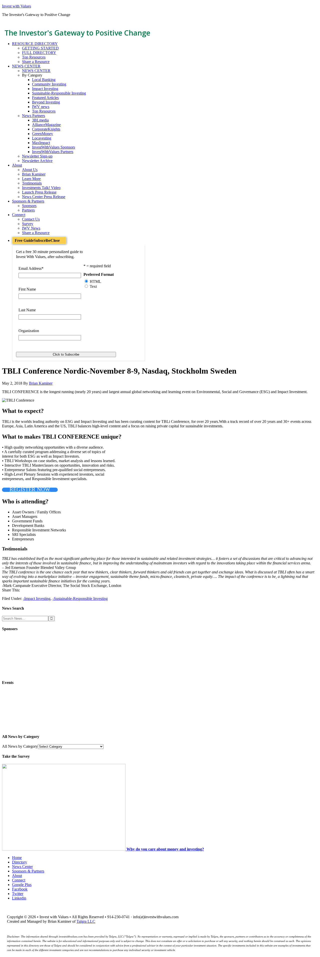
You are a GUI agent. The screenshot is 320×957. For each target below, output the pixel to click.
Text (93, 286)
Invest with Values (16, 6)
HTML (95, 281)
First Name (27, 289)
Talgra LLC (85, 921)
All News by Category (20, 746)
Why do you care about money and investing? (165, 849)
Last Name (27, 310)
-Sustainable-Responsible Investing (80, 598)
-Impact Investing (36, 598)
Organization (28, 331)
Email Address (31, 268)
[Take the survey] (64, 849)
